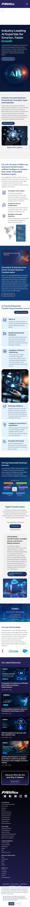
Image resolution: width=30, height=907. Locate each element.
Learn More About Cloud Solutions (15, 574)
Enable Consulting (6, 852)
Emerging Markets (6, 830)
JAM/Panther (5, 846)
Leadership (4, 871)
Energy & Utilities (6, 832)
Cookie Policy (12, 886)
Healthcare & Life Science (8, 836)
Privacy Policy (15, 884)
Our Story (4, 869)
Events (3, 861)
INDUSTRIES (5, 826)
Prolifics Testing (5, 842)
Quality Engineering (6, 823)
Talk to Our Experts (8, 59)
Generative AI (15, 275)
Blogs (3, 857)
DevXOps (4, 810)
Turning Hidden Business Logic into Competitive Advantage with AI (14, 710)
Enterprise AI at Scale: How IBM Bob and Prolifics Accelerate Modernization (15, 685)
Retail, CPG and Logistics (7, 837)
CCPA (19, 886)
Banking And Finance (7, 828)
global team (8, 177)
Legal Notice (5, 884)
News (10, 737)
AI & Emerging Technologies (8, 804)
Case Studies (5, 859)
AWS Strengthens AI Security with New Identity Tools (14, 734)
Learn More (15, 616)
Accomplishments (6, 877)
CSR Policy (23, 884)
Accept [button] (11, 903)
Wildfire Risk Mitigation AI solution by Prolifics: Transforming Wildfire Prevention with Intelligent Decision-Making (15, 760)
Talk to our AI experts (21, 312)
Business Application (6, 812)
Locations (4, 873)
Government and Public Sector (9, 834)
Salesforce (4, 808)
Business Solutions (6, 815)
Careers (3, 875)
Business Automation (7, 813)
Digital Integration (6, 819)
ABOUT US (5, 868)
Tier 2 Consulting (6, 844)
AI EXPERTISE (5, 802)
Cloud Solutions (5, 821)
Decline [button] (18, 903)
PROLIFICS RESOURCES (8, 855)
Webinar (3, 865)
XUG (3, 850)
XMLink (3, 848)
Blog (10, 689)
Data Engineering (6, 817)
